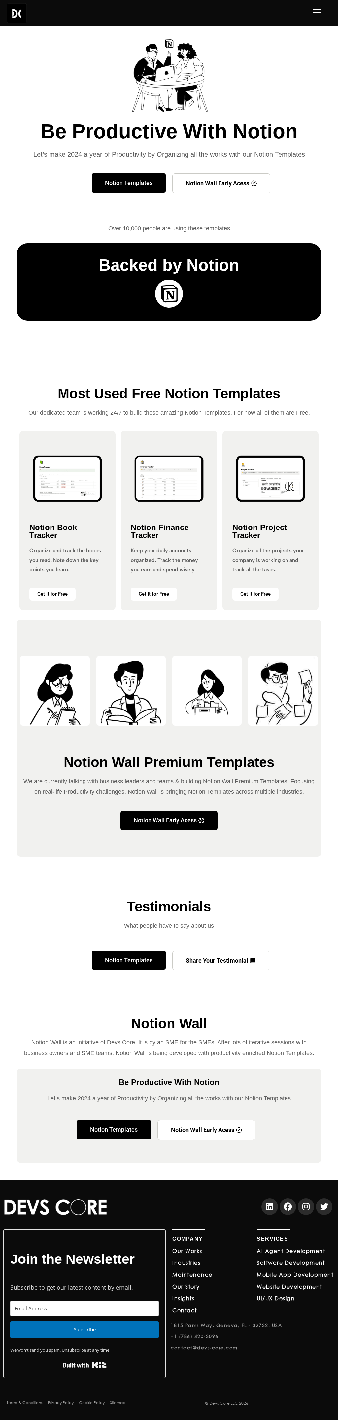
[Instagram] (306, 1206)
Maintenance (192, 1274)
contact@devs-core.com (204, 1347)
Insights (183, 1298)
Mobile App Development (295, 1274)
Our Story (186, 1286)
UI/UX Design (276, 1298)
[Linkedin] (269, 1206)
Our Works (187, 1250)
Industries (186, 1262)
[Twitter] (324, 1206)
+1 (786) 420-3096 (195, 1336)
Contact (184, 1310)
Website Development (289, 1286)
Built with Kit (85, 1365)
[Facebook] (288, 1206)
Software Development (291, 1262)
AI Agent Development (291, 1250)
